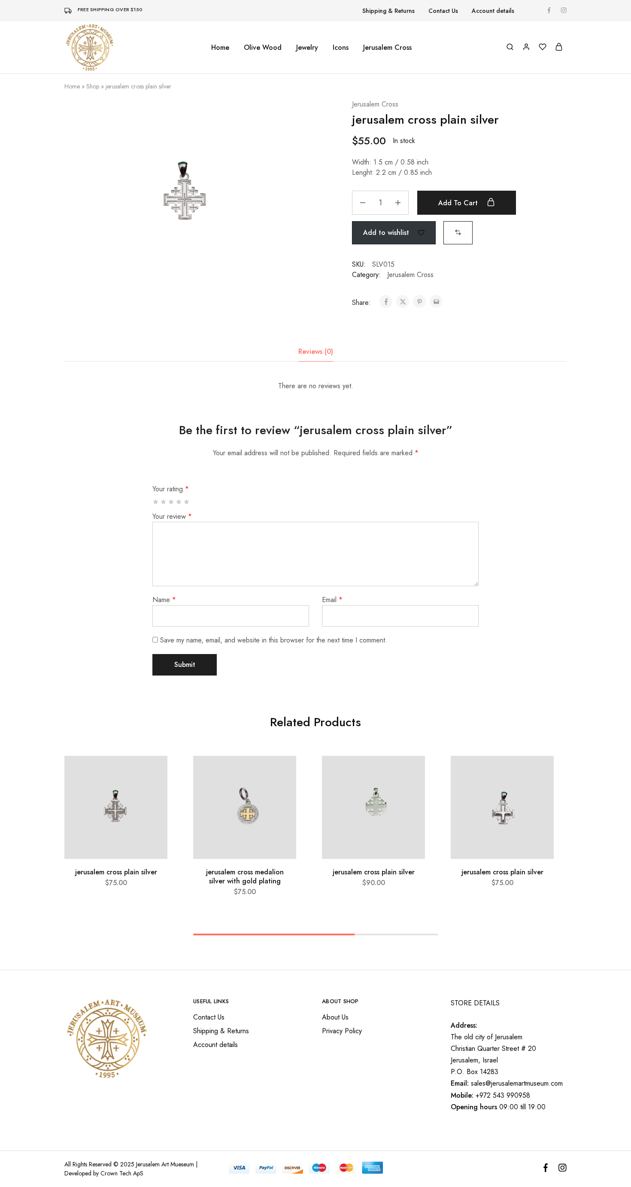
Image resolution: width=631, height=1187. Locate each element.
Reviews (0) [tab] (315, 351)
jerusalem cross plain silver (116, 872)
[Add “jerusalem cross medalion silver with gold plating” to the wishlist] (282, 773)
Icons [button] (341, 47)
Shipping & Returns (388, 11)
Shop (92, 86)
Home (220, 47)
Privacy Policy (342, 1031)
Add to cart (459, 203)
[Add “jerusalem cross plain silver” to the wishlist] (153, 773)
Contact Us (443, 11)
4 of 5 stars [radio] (179, 502)
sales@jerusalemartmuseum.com (517, 1083)
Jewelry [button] (307, 47)
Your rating (170, 489)
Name (164, 600)
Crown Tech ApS (121, 1173)
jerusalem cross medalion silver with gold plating (245, 876)
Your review (172, 516)
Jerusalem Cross (375, 104)
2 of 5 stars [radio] (163, 502)
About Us (335, 1017)
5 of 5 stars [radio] (187, 502)
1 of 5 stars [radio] (156, 502)
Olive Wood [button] (263, 47)
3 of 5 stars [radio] (171, 502)
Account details (493, 11)
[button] (458, 232)
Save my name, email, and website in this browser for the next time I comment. (273, 640)
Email (332, 600)
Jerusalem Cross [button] (387, 47)
